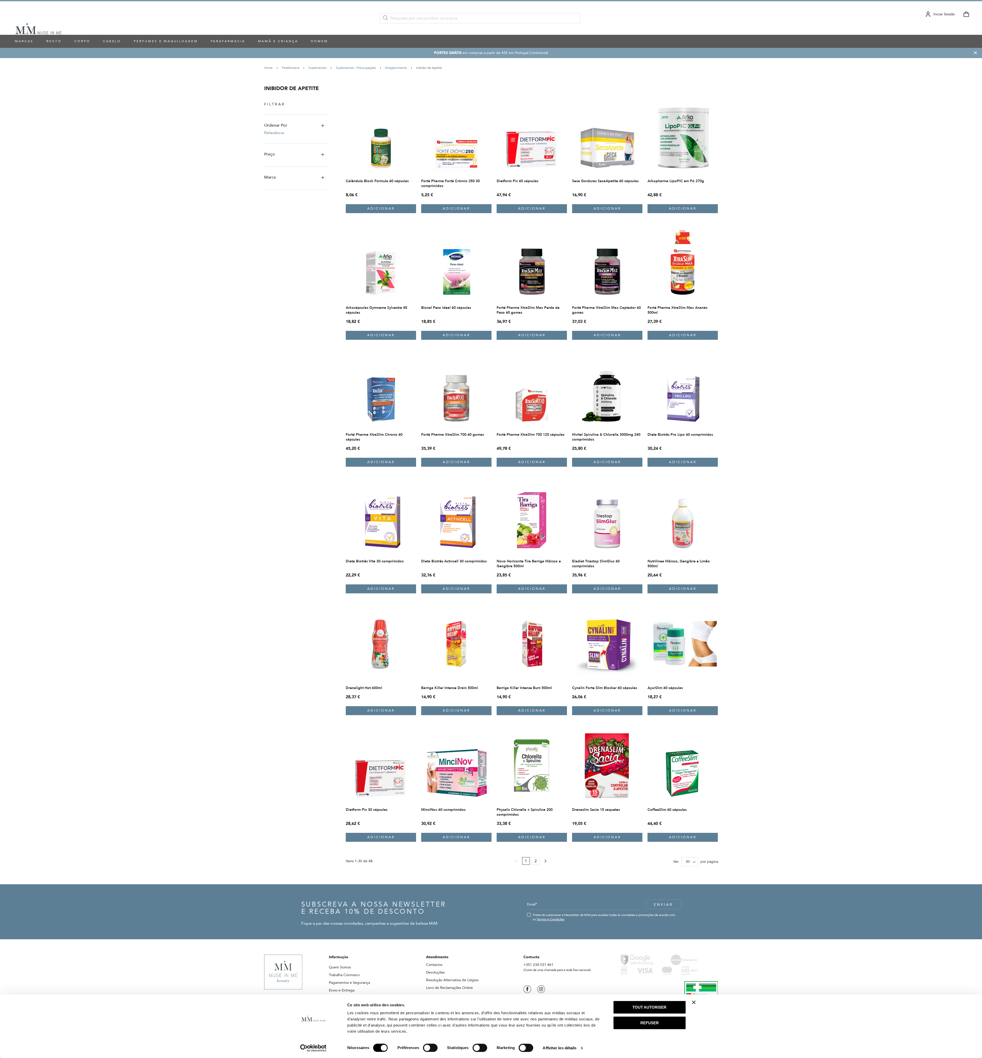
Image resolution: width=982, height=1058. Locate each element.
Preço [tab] (269, 154)
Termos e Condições (550, 919)
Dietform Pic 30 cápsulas (366, 809)
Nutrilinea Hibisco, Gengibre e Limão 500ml (679, 564)
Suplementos (317, 68)
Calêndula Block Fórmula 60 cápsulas (377, 181)
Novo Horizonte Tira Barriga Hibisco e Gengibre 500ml (529, 564)
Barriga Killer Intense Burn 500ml (524, 687)
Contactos (434, 964)
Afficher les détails (559, 1048)
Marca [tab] (270, 177)
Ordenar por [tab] (275, 125)
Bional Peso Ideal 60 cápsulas (446, 307)
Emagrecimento (396, 68)
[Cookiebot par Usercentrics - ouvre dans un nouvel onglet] (313, 1048)
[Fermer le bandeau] (694, 1002)
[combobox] (480, 18)
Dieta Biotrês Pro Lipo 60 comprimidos (680, 434)
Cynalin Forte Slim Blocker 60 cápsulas (604, 687)
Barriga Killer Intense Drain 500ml (449, 687)
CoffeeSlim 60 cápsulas (667, 809)
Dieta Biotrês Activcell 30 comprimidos (454, 561)
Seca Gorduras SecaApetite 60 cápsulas (605, 181)
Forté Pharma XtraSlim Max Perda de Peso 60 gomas (528, 310)
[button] (411, 106)
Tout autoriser (649, 1007)
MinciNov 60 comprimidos (443, 809)
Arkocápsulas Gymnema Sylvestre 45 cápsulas (376, 310)
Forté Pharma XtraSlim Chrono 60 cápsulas (374, 437)
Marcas (24, 41)
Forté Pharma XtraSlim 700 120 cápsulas (530, 434)
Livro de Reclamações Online (449, 987)
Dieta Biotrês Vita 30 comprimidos (375, 561)
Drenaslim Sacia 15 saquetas (596, 809)
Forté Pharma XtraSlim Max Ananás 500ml (677, 310)
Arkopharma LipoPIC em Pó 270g (676, 181)
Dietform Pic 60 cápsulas (517, 181)
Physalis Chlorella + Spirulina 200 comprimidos (525, 812)
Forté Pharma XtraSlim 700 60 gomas (452, 434)
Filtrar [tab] (274, 104)
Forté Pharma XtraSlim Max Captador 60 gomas (606, 310)
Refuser (649, 1023)
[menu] (486, 41)
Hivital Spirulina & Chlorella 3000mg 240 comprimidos (606, 437)
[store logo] (38, 18)
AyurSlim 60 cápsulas (665, 687)
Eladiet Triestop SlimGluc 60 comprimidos (596, 564)
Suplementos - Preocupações (356, 68)
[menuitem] (54, 41)
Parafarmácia (291, 68)
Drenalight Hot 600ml (364, 687)
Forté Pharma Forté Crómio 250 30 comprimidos (450, 183)
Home (268, 68)
